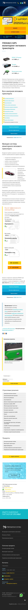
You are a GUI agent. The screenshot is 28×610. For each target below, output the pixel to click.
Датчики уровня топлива (17, 71)
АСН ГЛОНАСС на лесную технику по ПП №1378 (21, 36)
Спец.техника (7, 427)
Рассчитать (15, 262)
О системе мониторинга (9, 98)
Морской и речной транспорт (10, 418)
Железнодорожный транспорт (10, 406)
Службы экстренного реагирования (12, 425)
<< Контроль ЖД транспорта (8, 328)
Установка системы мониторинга (11, 113)
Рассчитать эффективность (14, 130)
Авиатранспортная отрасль (10, 393)
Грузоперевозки (7, 399)
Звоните (15, 28)
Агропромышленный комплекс (11, 395)
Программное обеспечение (10, 109)
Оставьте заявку (15, 32)
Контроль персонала (8, 410)
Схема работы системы (9, 111)
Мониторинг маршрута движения (11, 107)
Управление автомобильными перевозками (13, 449)
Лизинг (5, 414)
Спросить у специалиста (14, 127)
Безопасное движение (9, 397)
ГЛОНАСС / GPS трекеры (16, 57)
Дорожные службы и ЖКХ (9, 403)
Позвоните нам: (14, 137)
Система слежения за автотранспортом (12, 447)
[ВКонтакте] (3, 333)
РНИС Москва (14, 383)
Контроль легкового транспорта (11, 408)
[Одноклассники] (4, 333)
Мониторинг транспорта (9, 443)
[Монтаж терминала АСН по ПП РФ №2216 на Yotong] (13, 351)
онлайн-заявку (17, 282)
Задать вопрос (15, 456)
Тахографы (14, 64)
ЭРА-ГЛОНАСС (7, 117)
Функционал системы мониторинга (11, 115)
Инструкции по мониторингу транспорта (11, 531)
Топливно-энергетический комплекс (12, 432)
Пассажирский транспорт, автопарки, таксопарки (12, 423)
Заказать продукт (14, 133)
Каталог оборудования (9, 120)
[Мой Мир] (6, 333)
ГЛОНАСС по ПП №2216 (9, 37)
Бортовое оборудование (9, 100)
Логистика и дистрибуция (9, 416)
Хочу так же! (15, 267)
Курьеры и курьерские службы (10, 412)
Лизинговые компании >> (8, 330)
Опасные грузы (7, 420)
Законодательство (8, 102)
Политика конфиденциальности (9, 596)
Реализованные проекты (7, 538)
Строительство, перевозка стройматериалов (14, 429)
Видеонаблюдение (8, 445)
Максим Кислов (22, 604)
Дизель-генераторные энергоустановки (13, 401)
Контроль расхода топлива (10, 441)
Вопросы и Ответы (6, 535)
